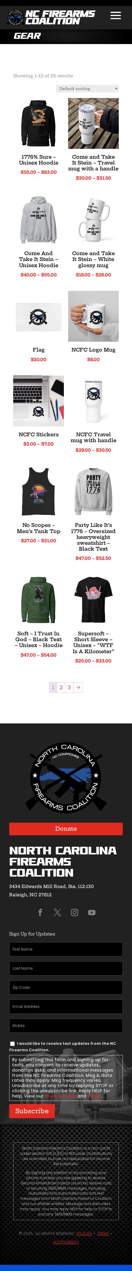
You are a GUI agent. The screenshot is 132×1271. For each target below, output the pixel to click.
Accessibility (66, 1242)
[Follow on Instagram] (74, 912)
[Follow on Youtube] (91, 912)
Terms (94, 1096)
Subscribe (32, 1111)
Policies (84, 1233)
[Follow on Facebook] (40, 912)
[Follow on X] (57, 912)
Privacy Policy (60, 1096)
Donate (66, 828)
